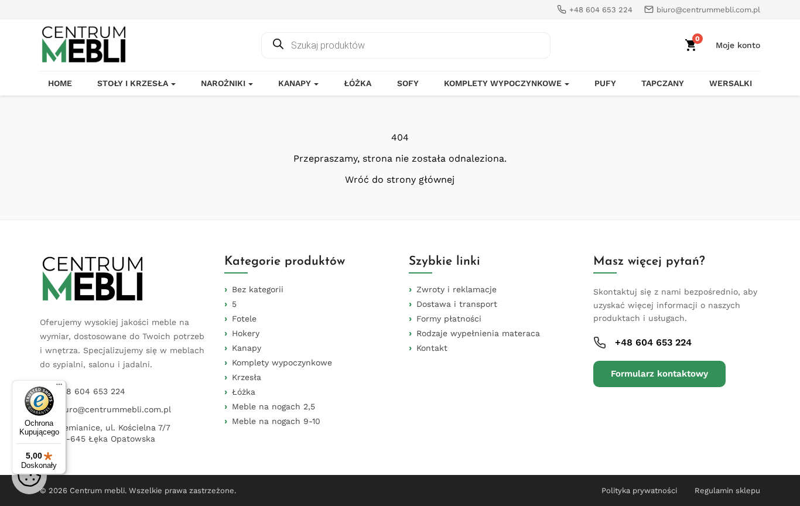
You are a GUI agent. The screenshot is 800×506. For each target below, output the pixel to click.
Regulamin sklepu (727, 490)
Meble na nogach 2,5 (273, 406)
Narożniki (223, 83)
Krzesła (246, 377)
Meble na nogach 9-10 (276, 421)
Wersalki (730, 83)
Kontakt (431, 348)
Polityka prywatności (639, 490)
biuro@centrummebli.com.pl (113, 409)
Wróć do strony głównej (399, 179)
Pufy (605, 83)
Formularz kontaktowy (659, 373)
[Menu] (59, 387)
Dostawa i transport (456, 304)
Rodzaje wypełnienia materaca (478, 333)
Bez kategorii (257, 289)
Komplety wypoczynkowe (503, 83)
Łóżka (357, 83)
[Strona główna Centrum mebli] (84, 45)
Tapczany (662, 83)
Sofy (408, 83)
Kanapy (294, 83)
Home (60, 83)
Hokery (245, 333)
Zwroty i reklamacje (456, 289)
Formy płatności (448, 318)
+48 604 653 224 (90, 391)
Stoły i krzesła (132, 83)
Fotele (244, 318)
